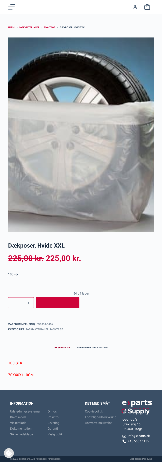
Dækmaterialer (37, 329)
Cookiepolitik (94, 411)
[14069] (57, 302)
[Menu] (11, 7)
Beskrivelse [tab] (62, 347)
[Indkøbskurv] (146, 7)
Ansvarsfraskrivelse (98, 423)
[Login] (135, 7)
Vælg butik (55, 434)
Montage (56, 329)
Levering (53, 423)
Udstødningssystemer (25, 411)
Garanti (53, 428)
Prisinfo (53, 417)
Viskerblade (18, 423)
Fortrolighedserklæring (100, 417)
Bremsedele (18, 417)
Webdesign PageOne (141, 458)
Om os (52, 411)
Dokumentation (21, 428)
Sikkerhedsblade (21, 434)
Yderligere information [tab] (92, 347)
